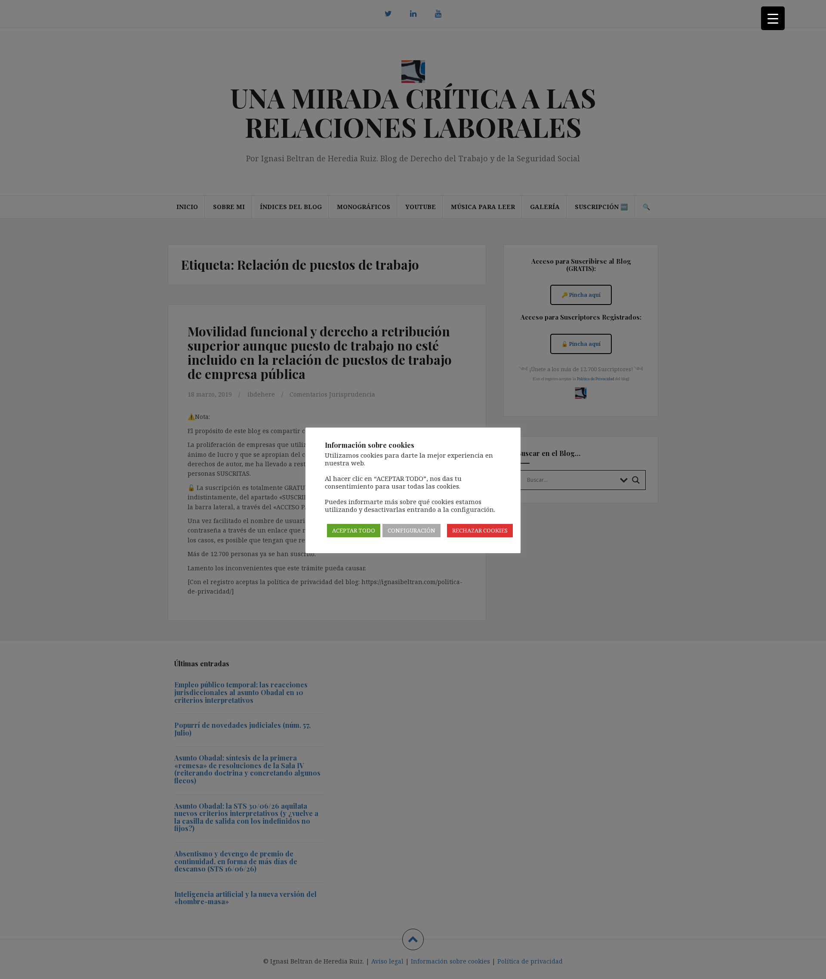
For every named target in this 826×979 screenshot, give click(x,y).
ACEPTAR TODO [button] (353, 530)
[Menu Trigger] (773, 18)
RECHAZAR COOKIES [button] (480, 530)
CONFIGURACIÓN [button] (411, 530)
